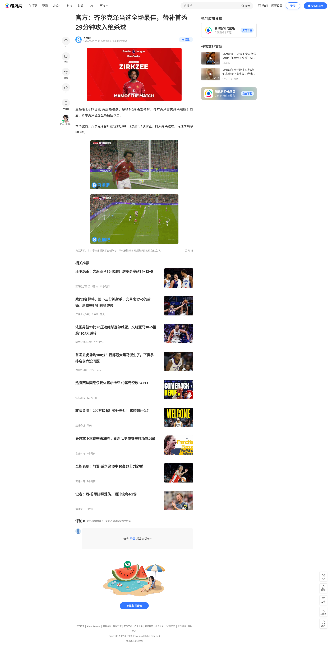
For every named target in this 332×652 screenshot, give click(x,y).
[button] (247, 30)
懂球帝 (79, 509)
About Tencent (93, 626)
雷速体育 (80, 453)
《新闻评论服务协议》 (122, 521)
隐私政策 (117, 626)
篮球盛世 (80, 425)
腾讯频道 (182, 626)
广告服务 (138, 626)
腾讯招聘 (149, 626)
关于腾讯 (80, 626)
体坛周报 (80, 398)
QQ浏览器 (170, 626)
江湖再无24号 (82, 314)
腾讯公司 (130, 640)
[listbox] (134, 385)
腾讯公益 (159, 626)
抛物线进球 (81, 370)
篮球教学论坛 (82, 286)
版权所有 (139, 640)
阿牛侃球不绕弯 (83, 342)
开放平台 (128, 626)
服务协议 (107, 626)
